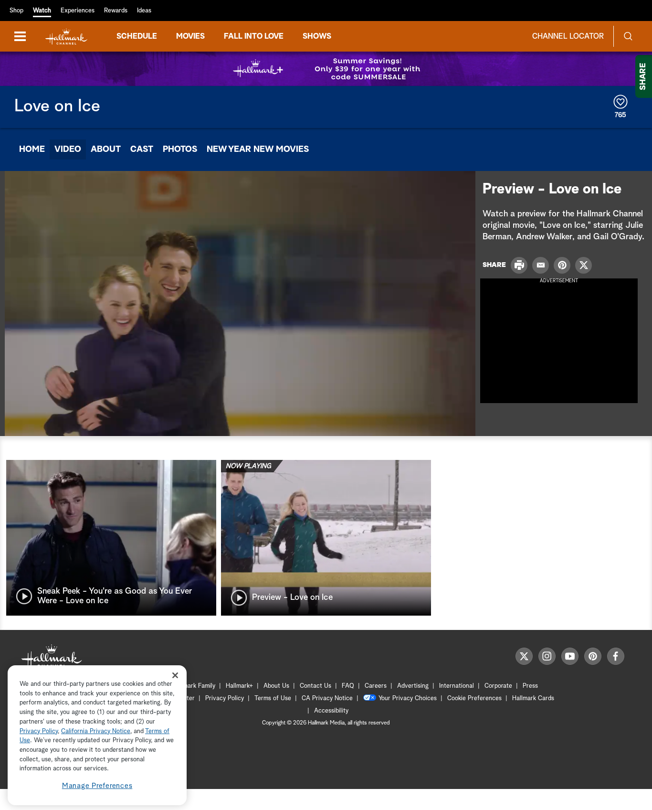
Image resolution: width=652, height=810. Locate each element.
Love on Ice (57, 106)
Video (67, 149)
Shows (317, 36)
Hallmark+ (239, 686)
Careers (376, 686)
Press (530, 686)
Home (32, 149)
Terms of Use (272, 698)
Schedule (136, 36)
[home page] (66, 36)
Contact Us (315, 686)
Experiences (78, 11)
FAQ (348, 686)
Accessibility (331, 711)
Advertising (413, 686)
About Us (276, 686)
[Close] (175, 675)
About (106, 149)
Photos (180, 149)
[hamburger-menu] (20, 36)
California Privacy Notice (95, 731)
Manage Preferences (97, 785)
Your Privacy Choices (408, 698)
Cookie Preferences (474, 698)
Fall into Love (254, 36)
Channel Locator (568, 36)
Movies (190, 36)
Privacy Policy (224, 698)
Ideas (144, 11)
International (456, 686)
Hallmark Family (193, 686)
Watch (42, 11)
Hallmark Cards (533, 698)
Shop (16, 11)
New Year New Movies (258, 149)
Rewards (115, 11)
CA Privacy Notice (327, 698)
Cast (141, 149)
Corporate (498, 686)
